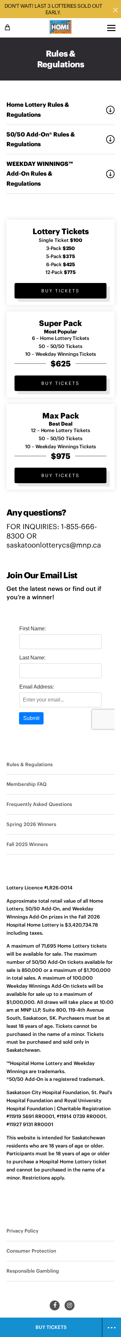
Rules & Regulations (29, 764)
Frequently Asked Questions (39, 804)
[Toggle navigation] (111, 28)
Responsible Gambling (32, 1271)
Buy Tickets (60, 291)
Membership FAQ (26, 784)
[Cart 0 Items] (8, 27)
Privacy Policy (22, 1231)
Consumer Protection (31, 1251)
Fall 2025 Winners (27, 844)
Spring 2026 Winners (31, 824)
